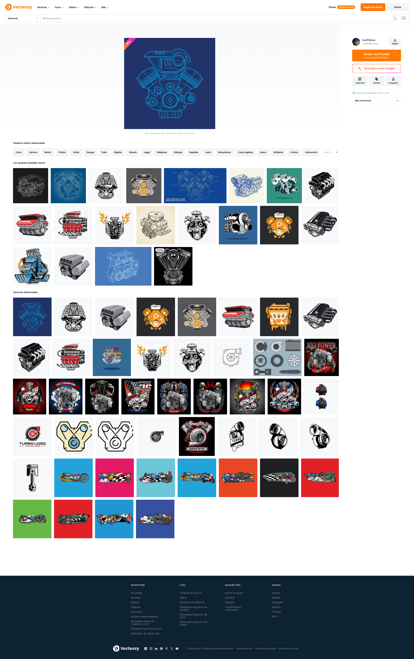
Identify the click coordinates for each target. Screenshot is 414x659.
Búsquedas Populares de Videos (193, 623)
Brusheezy (136, 592)
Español (276, 597)
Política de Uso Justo (289, 648)
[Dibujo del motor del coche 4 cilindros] (322, 185)
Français (276, 611)
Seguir (395, 43)
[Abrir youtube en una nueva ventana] (177, 648)
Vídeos (72, 7)
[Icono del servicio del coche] (277, 357)
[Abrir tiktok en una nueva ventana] (166, 648)
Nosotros (230, 602)
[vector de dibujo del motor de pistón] (284, 185)
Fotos (58, 7)
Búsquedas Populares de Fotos (193, 616)
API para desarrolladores (144, 616)
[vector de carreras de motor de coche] (321, 357)
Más (103, 7)
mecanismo (224, 152)
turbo (76, 152)
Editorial (89, 7)
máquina (162, 152)
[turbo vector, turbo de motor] (236, 436)
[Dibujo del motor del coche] (246, 185)
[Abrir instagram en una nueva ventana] (151, 648)
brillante (278, 152)
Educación (136, 611)
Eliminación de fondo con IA (146, 628)
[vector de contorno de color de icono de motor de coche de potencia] (73, 436)
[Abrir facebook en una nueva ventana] (145, 648)
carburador (311, 152)
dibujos (178, 152)
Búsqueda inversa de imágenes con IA (142, 622)
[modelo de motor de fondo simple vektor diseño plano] (123, 266)
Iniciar (397, 7)
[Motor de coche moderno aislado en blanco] (73, 266)
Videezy (135, 602)
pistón (62, 152)
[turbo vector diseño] (319, 436)
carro (19, 152)
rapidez (194, 152)
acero (263, 152)
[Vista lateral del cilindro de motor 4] (279, 317)
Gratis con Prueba (377, 55)
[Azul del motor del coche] (32, 317)
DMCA (183, 597)
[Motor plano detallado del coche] (143, 185)
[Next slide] (334, 152)
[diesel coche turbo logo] (32, 436)
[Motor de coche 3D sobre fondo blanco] (32, 225)
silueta (133, 152)
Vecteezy (135, 597)
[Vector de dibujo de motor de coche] (238, 225)
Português (277, 602)
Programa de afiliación (192, 602)
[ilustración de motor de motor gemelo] (173, 266)
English (276, 592)
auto (208, 152)
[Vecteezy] (18, 7)
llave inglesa (245, 152)
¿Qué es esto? (383, 93)
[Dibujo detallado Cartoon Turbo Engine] (114, 225)
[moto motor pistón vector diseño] (32, 478)
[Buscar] (395, 18)
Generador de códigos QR (145, 633)
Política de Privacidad (265, 648)
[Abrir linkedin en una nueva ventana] (156, 648)
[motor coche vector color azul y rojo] (321, 396)
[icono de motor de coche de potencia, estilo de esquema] (115, 436)
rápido (118, 152)
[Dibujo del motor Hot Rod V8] (106, 185)
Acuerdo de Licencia (191, 592)
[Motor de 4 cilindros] (320, 225)
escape (90, 152)
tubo (104, 152)
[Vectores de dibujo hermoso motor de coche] (195, 185)
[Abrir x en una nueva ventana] (171, 648)
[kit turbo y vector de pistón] (197, 436)
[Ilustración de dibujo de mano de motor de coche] (30, 185)
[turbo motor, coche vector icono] (232, 357)
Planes (332, 7)
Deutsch (276, 607)
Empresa (136, 607)
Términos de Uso (244, 648)
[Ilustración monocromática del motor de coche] (197, 225)
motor (47, 152)
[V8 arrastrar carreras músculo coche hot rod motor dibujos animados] (32, 266)
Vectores (42, 7)
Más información (363, 100)
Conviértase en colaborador (233, 608)
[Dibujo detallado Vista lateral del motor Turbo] (73, 225)
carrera (33, 152)
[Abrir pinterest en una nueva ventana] (161, 648)
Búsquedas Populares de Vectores (193, 608)
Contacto (230, 597)
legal (147, 152)
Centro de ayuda (234, 592)
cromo (294, 152)
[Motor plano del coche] (279, 225)
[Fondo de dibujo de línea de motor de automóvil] (68, 185)
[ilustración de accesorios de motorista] (73, 478)
